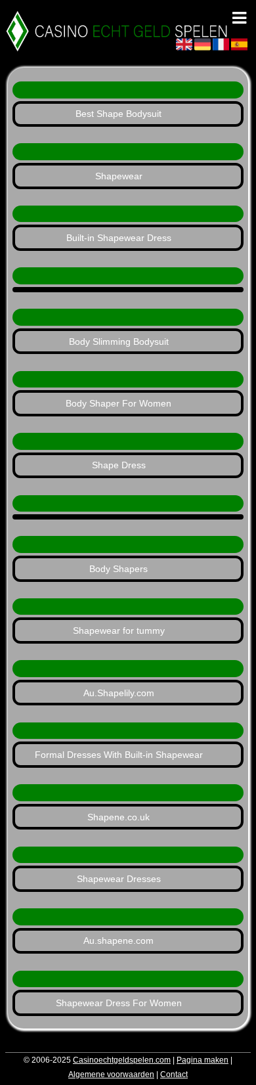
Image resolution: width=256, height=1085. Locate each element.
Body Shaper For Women (118, 403)
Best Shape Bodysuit (118, 113)
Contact (174, 1074)
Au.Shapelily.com (118, 693)
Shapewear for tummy (119, 630)
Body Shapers (118, 569)
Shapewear (118, 176)
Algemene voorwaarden (111, 1074)
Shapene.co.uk (118, 817)
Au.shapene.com (118, 940)
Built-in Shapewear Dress (118, 237)
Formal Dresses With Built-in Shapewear (119, 754)
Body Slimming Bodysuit (119, 341)
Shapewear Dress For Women (119, 1003)
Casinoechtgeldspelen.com (122, 1060)
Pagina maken (202, 1060)
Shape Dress (119, 465)
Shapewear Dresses (119, 879)
